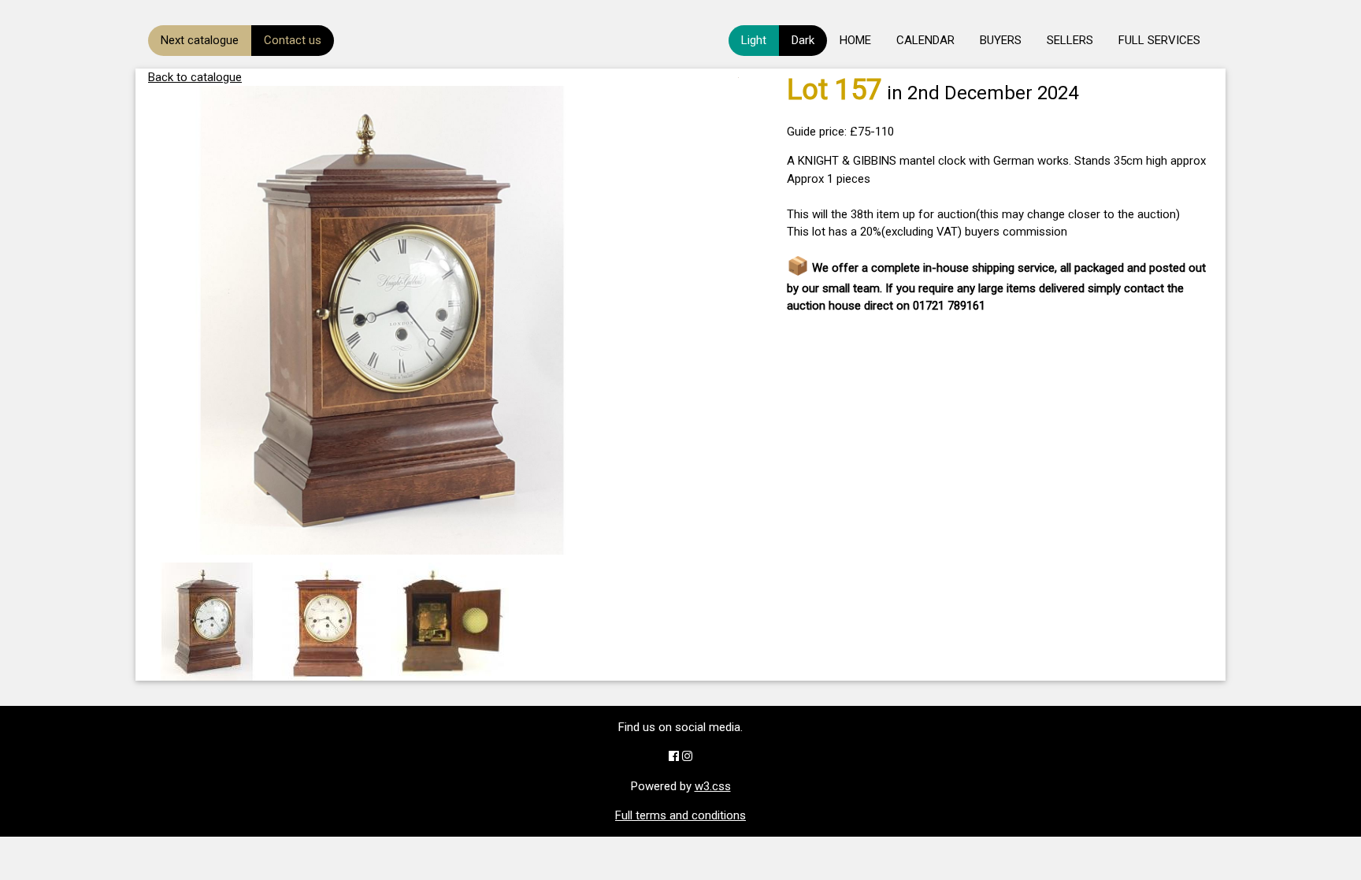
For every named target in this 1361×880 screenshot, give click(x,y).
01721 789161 (949, 306)
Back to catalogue (195, 77)
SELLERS (1070, 40)
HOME (855, 40)
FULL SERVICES (1159, 40)
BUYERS (1001, 40)
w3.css (713, 786)
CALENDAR (925, 40)
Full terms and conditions (680, 815)
